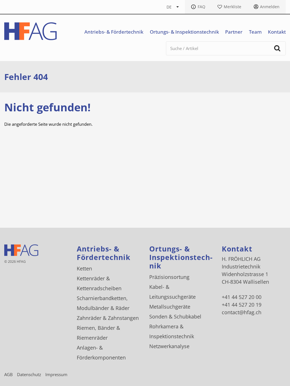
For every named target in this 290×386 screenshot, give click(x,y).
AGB (8, 374)
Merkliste (232, 6)
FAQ (201, 6)
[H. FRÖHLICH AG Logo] (30, 31)
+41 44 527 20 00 (241, 297)
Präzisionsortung (169, 277)
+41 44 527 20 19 (241, 304)
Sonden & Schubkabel (175, 316)
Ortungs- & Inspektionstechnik (184, 32)
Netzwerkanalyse (169, 346)
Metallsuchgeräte (169, 306)
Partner (233, 32)
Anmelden (270, 6)
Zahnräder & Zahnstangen (108, 318)
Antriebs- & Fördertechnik (113, 32)
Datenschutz (29, 374)
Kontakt (277, 32)
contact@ (241, 312)
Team (255, 32)
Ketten (84, 268)
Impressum (56, 374)
